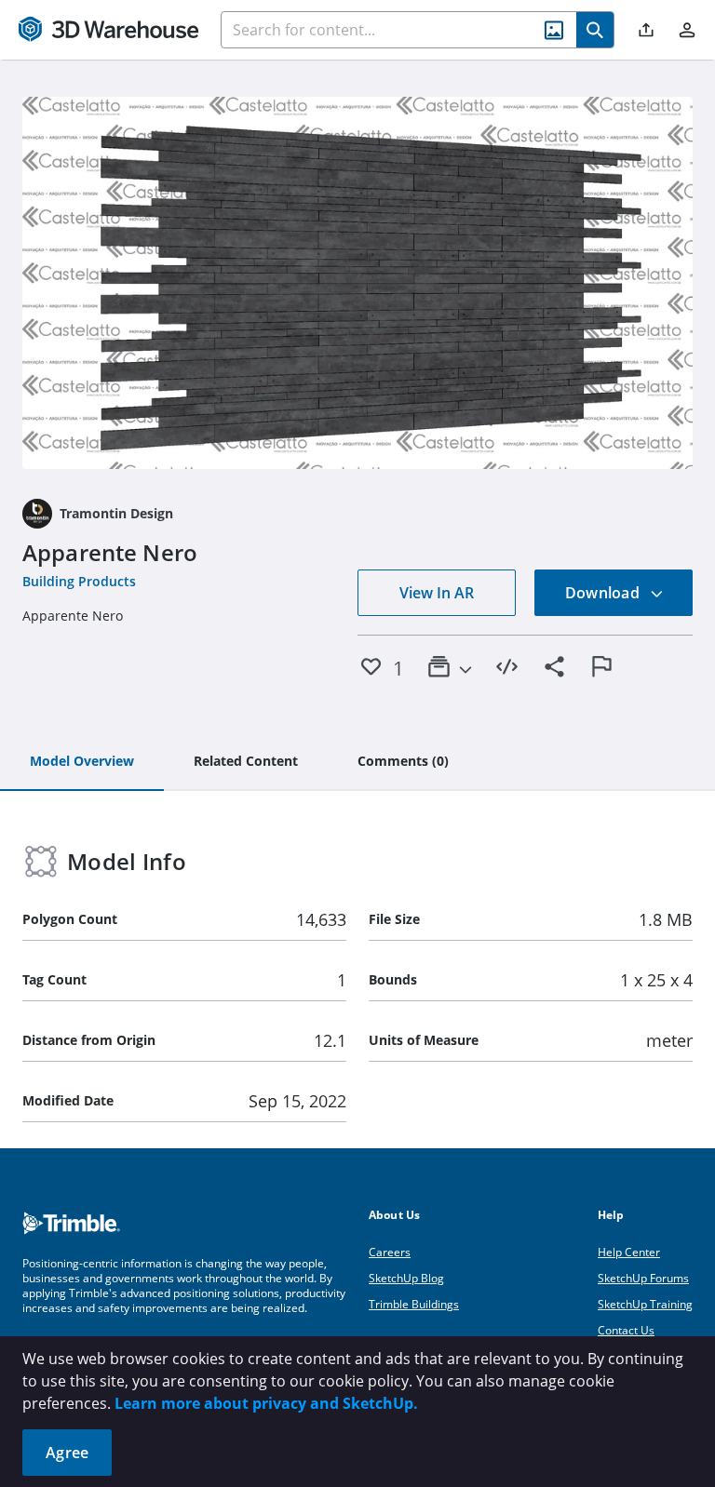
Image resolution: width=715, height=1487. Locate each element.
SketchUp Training (645, 1304)
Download (604, 593)
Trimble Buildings (414, 1304)
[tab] (82, 762)
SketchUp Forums (643, 1278)
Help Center (629, 1252)
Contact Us (626, 1330)
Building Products (79, 581)
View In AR (436, 593)
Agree (67, 1452)
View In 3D (358, 283)
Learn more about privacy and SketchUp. (266, 1403)
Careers (390, 1252)
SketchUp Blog (406, 1278)
